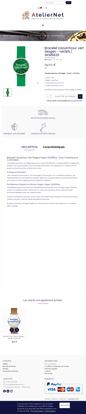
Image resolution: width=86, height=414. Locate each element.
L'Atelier (5, 364)
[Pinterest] (61, 60)
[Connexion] (46, 8)
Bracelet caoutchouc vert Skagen (55, 73)
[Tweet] (57, 60)
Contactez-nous (73, 399)
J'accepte (65, 405)
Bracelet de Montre (9, 366)
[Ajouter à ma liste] (80, 96)
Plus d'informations (37, 411)
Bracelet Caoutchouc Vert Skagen (23, 157)
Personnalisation (50, 411)
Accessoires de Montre (10, 371)
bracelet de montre (15, 187)
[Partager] (54, 60)
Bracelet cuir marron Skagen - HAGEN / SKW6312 (14, 337)
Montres (5, 369)
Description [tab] (29, 147)
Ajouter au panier (65, 96)
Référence (19, 213)
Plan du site (48, 373)
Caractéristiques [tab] (54, 147)
